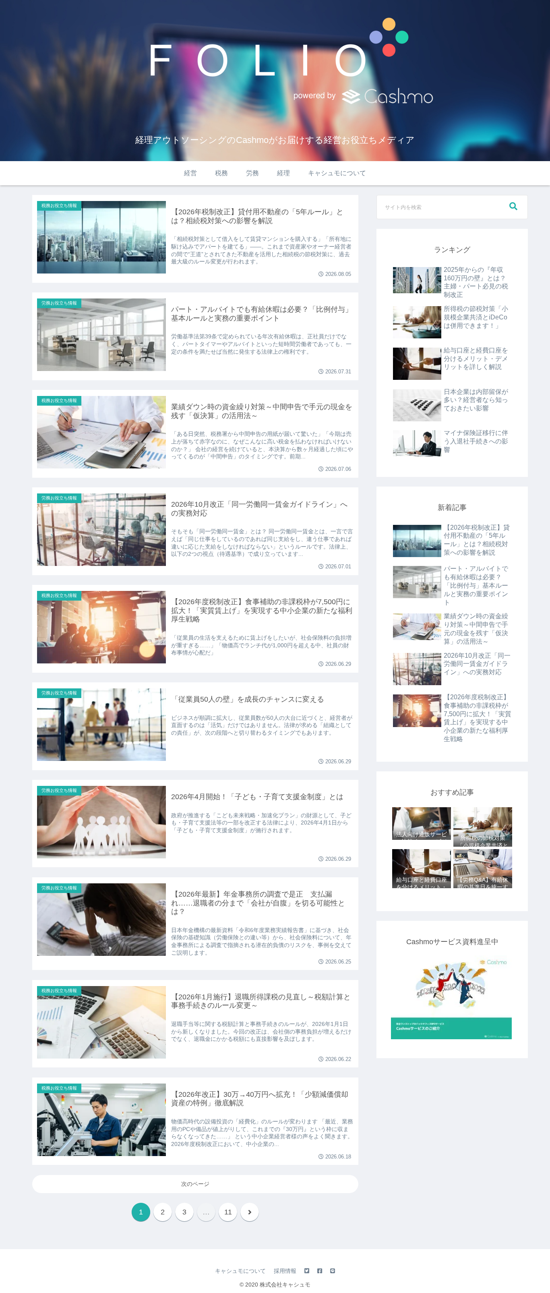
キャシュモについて (240, 1271)
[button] (513, 206)
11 (228, 1212)
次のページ (195, 1184)
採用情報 (285, 1271)
